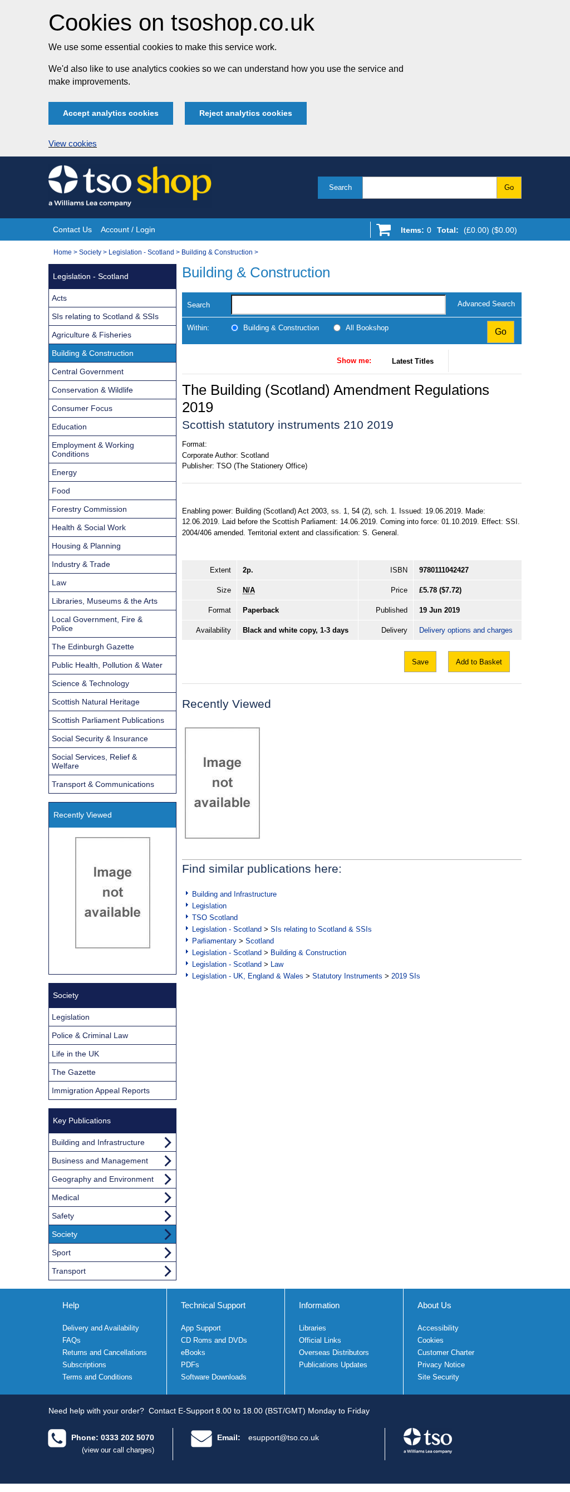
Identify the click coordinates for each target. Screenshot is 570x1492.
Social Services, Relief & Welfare (94, 761)
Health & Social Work (89, 527)
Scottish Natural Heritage (96, 701)
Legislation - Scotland (141, 252)
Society (90, 252)
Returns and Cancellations (104, 1352)
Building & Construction (217, 252)
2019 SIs (405, 976)
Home (62, 252)
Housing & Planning (86, 545)
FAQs (71, 1340)
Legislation (209, 906)
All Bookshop (367, 328)
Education (69, 426)
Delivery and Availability (100, 1328)
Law (277, 964)
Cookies (430, 1340)
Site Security (438, 1377)
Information (319, 1305)
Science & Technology (90, 683)
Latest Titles (413, 361)
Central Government (88, 371)
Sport (61, 1252)
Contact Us (72, 229)
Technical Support (213, 1305)
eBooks (193, 1352)
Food (61, 490)
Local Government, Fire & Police (97, 624)
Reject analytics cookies (245, 113)
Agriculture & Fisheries (91, 334)
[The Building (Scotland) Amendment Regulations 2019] (222, 783)
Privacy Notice (441, 1365)
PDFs (190, 1365)
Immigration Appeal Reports (101, 1090)
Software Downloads (214, 1377)
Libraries (312, 1328)
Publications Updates (333, 1365)
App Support (201, 1328)
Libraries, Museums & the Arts (105, 600)
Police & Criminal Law (90, 1035)
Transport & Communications (103, 784)
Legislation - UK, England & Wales (247, 976)
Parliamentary (214, 941)
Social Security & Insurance (100, 738)
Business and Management (100, 1160)
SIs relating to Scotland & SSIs (321, 929)
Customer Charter (445, 1352)
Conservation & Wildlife (92, 389)
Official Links (320, 1340)
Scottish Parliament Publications (108, 720)
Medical (65, 1197)
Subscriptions (84, 1365)
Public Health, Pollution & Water (107, 665)
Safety (63, 1215)
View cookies (72, 143)
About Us (434, 1305)
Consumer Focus (82, 408)
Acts (59, 297)
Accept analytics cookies (111, 113)
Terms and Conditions (97, 1377)
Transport (69, 1270)
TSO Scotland (215, 917)
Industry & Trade (81, 564)
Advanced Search (486, 304)
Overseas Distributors (334, 1352)
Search (340, 187)
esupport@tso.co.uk (283, 1437)
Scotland (259, 941)
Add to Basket (479, 662)
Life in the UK (75, 1053)
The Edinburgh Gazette (93, 646)
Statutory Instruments (347, 976)
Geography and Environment (103, 1179)
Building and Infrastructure (234, 894)
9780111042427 (444, 570)
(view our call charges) (118, 1450)
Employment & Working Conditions (93, 449)
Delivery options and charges (466, 630)
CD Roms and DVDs (214, 1340)
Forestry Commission (89, 509)
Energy (64, 472)
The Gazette (74, 1072)
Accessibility (438, 1328)
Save (420, 662)
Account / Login (128, 229)
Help (70, 1305)
